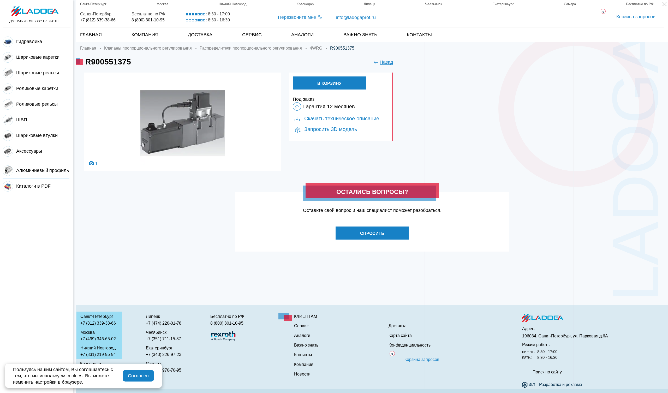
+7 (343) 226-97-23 (163, 354)
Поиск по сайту (547, 372)
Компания (145, 34)
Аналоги (302, 34)
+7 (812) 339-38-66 (98, 20)
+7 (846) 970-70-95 (163, 370)
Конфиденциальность (410, 345)
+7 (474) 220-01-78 (163, 323)
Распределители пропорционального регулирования (251, 48)
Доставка (200, 34)
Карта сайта (400, 336)
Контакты (419, 34)
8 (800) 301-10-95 (148, 20)
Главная (91, 34)
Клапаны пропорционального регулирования (148, 48)
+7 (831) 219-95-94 (98, 354)
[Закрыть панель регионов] (664, 4)
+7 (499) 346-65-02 (98, 339)
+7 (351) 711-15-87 (163, 339)
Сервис (252, 34)
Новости (302, 374)
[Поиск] (647, 29)
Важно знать (360, 34)
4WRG (316, 48)
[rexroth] (223, 335)
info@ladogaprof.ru (356, 17)
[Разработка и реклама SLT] (528, 384)
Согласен (138, 375)
